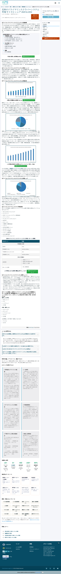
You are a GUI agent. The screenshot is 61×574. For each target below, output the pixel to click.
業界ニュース (45, 31)
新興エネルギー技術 (16, 6)
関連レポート (45, 36)
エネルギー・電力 (8, 6)
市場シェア (45, 27)
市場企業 (45, 29)
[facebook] (54, 568)
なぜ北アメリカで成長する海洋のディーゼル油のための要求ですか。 (18, 346)
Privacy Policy (38, 572)
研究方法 (45, 34)
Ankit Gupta (31, 327)
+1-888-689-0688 (50, 551)
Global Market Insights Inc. (7, 568)
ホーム (2, 6)
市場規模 (45, 24)
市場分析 (45, 26)
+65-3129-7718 (49, 554)
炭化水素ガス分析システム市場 (11, 531)
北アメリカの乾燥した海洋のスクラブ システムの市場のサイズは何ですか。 (19, 334)
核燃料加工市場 (8, 533)
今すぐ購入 (51, 17)
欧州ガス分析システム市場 (10, 537)
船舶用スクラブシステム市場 (16, 168)
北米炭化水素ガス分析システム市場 (12, 535)
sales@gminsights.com (50, 555)
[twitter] (50, 568)
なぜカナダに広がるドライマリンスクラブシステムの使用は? (17, 349)
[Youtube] (58, 568)
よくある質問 (45, 33)
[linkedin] (46, 568)
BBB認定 (13, 465)
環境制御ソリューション (26, 6)
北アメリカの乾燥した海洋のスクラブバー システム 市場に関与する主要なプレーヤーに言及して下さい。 (20, 352)
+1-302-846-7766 (49, 552)
